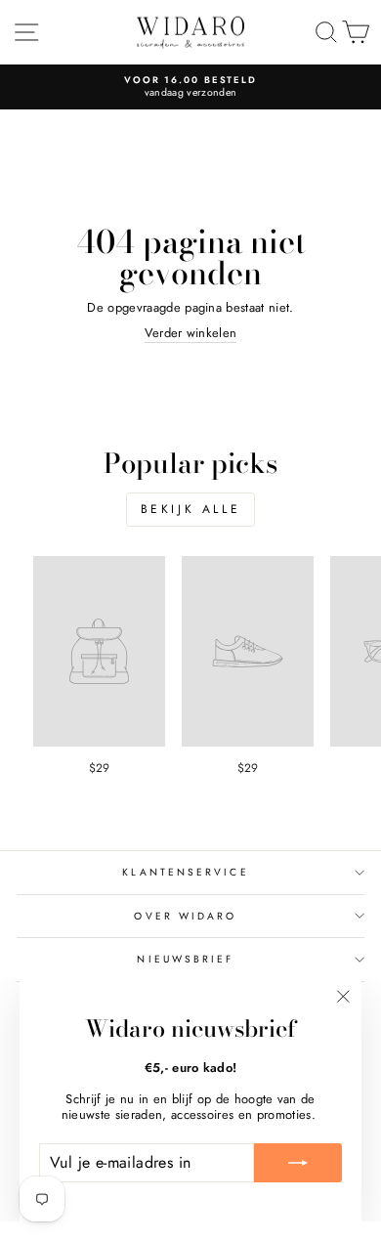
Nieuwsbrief (185, 959)
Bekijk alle (191, 509)
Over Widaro (185, 916)
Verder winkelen (191, 333)
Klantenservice (185, 872)
